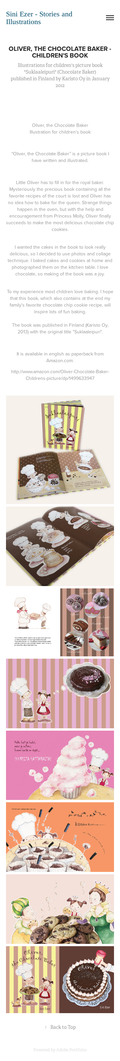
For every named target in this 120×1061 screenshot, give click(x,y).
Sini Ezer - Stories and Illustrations (40, 18)
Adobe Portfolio (71, 1050)
